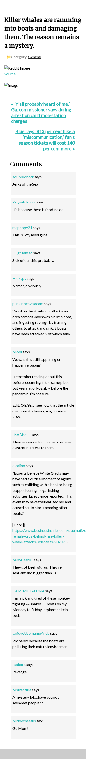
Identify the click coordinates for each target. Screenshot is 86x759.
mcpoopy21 (22, 227)
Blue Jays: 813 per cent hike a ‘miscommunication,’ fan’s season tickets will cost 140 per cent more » (45, 140)
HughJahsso (22, 252)
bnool (17, 351)
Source (10, 74)
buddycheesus (24, 720)
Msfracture (21, 689)
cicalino (18, 465)
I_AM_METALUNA (28, 590)
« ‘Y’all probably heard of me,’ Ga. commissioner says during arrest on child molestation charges (41, 112)
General (34, 56)
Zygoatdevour (24, 202)
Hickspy (19, 278)
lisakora (19, 664)
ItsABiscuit (21, 434)
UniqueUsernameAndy (30, 633)
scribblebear (23, 176)
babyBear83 (22, 559)
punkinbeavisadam (27, 303)
